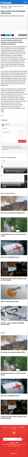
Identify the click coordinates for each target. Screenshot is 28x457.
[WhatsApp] (10, 35)
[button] (21, 35)
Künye (10, 427)
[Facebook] (2, 35)
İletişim (15, 427)
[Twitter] (4, 35)
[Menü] (26, 2)
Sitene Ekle (14, 429)
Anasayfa (4, 6)
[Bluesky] (6, 35)
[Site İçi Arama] (24, 2)
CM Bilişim (15, 453)
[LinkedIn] (8, 35)
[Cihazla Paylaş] (13, 35)
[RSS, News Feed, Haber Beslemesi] (14, 432)
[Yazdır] (19, 35)
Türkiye (10, 6)
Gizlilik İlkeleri (21, 427)
